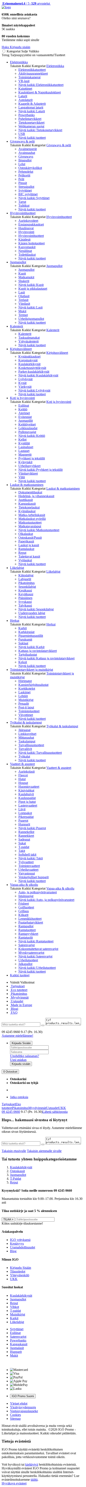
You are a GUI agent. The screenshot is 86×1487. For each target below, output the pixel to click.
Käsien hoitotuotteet (31, 243)
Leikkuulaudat (27, 428)
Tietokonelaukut (29, 507)
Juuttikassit (25, 500)
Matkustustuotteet (30, 522)
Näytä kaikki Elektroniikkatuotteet (40, 85)
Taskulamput (26, 741)
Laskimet (24, 692)
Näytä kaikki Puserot (32, 828)
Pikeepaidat (26, 817)
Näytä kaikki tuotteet (32, 137)
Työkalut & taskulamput (26, 722)
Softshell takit (27, 854)
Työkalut (24, 756)
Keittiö (22, 409)
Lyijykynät (25, 379)
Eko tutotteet (11, 1106)
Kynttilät (24, 443)
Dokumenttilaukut (30, 492)
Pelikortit (24, 175)
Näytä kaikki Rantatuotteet (35, 941)
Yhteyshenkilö (19, 1275)
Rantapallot (25, 926)
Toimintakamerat (29, 77)
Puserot (23, 820)
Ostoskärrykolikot (30, 168)
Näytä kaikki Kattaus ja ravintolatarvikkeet (46, 658)
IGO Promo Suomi (23, 1396)
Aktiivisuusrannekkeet (33, 73)
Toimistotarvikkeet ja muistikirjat (31, 669)
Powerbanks (26, 115)
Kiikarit (23, 915)
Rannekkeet (26, 835)
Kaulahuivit (26, 794)
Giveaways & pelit (22, 141)
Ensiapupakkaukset (31, 224)
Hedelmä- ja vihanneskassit (36, 496)
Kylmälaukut (26, 511)
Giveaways (25, 156)
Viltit (21, 477)
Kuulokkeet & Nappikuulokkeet (39, 92)
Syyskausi (25, 601)
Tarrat (22, 202)
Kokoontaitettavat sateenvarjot (38, 949)
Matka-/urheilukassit (31, 515)
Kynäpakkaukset (29, 356)
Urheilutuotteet (28, 960)
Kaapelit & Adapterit (32, 103)
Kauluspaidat (27, 798)
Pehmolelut (25, 171)
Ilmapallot (25, 160)
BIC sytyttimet (28, 194)
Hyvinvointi (26, 232)
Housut (23, 783)
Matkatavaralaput (29, 526)
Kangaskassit (27, 503)
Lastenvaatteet (27, 805)
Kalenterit (16, 326)
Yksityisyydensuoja (23, 1407)
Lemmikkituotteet (30, 918)
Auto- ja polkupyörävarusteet (37, 892)
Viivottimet (25, 715)
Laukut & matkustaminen (26, 485)
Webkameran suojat (31, 126)
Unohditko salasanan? (24, 1056)
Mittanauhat (26, 737)
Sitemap (15, 1418)
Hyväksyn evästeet (14, 1483)
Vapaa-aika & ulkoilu (24, 884)
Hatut (22, 779)
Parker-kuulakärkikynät (33, 371)
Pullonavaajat (27, 432)
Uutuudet (16, 1001)
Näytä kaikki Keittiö (31, 435)
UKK (62, 1108)
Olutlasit (23, 296)
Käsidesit (24, 239)
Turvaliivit (25, 749)
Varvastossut (26, 873)
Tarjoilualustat (27, 654)
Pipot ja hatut (27, 801)
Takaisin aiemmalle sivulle (44, 1151)
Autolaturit (25, 100)
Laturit (22, 96)
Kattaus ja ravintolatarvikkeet (37, 651)
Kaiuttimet (25, 88)
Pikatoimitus (26, 583)
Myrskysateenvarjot (31, 952)
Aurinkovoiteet (28, 220)
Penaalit (23, 703)
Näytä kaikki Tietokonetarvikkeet (40, 130)
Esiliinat (23, 405)
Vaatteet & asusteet (22, 764)
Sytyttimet (25, 190)
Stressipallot (26, 186)
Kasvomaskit (26, 247)
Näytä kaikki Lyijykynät (34, 390)
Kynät (22, 383)
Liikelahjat (17, 568)
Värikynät (25, 386)
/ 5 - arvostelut (26, 3)
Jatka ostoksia (19, 1097)
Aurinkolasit (26, 771)
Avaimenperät (27, 149)
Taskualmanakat (29, 337)
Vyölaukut (25, 560)
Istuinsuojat (25, 896)
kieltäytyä (31, 1464)
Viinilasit (24, 303)
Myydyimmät (19, 997)
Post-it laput (26, 707)
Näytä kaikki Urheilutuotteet (37, 967)
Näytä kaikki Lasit (30, 307)
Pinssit (22, 183)
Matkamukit (26, 277)
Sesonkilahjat (27, 586)
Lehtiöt (23, 696)
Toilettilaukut (27, 254)
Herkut (14, 620)
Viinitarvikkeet (28, 473)
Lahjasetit (24, 579)
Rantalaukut (26, 549)
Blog (13, 1251)
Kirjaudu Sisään (21, 1043)
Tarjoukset (17, 986)
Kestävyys (17, 1243)
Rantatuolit (25, 937)
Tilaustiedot (17, 1271)
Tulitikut (23, 205)
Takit (21, 850)
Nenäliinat (25, 251)
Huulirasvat (26, 228)
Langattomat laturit (30, 107)
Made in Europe (21, 1005)
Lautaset (23, 451)
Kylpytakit (25, 462)
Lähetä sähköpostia (55, 1111)
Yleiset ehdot (18, 1403)
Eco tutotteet (18, 990)
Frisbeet (23, 903)
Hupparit (24, 824)
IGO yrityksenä (20, 1240)
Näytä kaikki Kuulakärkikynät (38, 375)
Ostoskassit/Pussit (30, 537)
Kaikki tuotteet (19, 975)
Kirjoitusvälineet (21, 349)
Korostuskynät (28, 360)
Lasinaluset (25, 447)
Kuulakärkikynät (29, 364)
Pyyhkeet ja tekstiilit (31, 458)
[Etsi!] (42, 1025)
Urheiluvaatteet (28, 869)
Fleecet (23, 775)
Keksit (22, 662)
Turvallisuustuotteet (31, 745)
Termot (23, 315)
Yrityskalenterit (28, 341)
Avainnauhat (26, 152)
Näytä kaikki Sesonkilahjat (36, 609)
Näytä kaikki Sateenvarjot (35, 956)
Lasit (21, 292)
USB (21, 134)
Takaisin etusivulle (14, 1151)
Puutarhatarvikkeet (30, 922)
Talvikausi (25, 605)
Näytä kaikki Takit (30, 858)
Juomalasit (17, 1348)
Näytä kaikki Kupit (31, 285)
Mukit (22, 311)
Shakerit (23, 281)
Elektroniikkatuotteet (32, 69)
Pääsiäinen (25, 598)
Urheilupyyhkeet (29, 466)
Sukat (22, 843)
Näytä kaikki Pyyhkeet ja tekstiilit (40, 469)
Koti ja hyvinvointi (22, 398)
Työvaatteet (26, 862)
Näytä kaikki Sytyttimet (33, 198)
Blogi (14, 1009)
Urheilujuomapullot (31, 318)
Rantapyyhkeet (28, 934)
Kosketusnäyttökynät (32, 368)
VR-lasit (23, 81)
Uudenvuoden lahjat (31, 613)
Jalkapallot (25, 964)
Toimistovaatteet (29, 866)
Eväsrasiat (25, 417)
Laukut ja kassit (28, 545)
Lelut (21, 164)
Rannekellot (26, 832)
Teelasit (23, 300)
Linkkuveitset (27, 734)
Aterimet (24, 413)
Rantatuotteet (27, 930)
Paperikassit (26, 541)
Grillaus (23, 911)
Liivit (21, 809)
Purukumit (25, 639)
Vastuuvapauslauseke (24, 1411)
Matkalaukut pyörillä (32, 518)
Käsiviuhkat (26, 790)
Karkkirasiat (26, 632)
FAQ (14, 1012)
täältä (34, 1479)
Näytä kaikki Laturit (31, 111)
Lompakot (25, 813)
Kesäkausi (25, 590)
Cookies (15, 1415)
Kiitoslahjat (25, 575)
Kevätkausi (25, 594)
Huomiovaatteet (28, 786)
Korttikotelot (26, 688)
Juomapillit (25, 420)
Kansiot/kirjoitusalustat (33, 684)
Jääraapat (24, 730)
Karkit (22, 628)
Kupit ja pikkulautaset (32, 288)
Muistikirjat (25, 700)
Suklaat (23, 643)
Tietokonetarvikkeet (31, 122)
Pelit (21, 179)
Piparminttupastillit (30, 635)
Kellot (22, 439)
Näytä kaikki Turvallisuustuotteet (40, 752)
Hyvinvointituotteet (22, 213)
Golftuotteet (26, 907)
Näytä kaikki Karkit (31, 647)
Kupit (22, 273)
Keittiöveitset (27, 424)
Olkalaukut (25, 534)
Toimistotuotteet (28, 711)
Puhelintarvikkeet (29, 119)
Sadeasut (24, 839)
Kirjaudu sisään (21, 1063)
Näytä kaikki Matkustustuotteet (38, 530)
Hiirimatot (25, 681)
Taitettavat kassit (29, 556)
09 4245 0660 (11, 1111)
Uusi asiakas (18, 1059)
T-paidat (23, 847)
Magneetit (25, 454)
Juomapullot (18, 262)
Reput (22, 552)
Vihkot (14, 1307)
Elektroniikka (19, 62)
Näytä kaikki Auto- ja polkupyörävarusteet (46, 900)
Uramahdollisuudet (22, 1247)
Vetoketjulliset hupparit (33, 877)
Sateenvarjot (26, 945)
